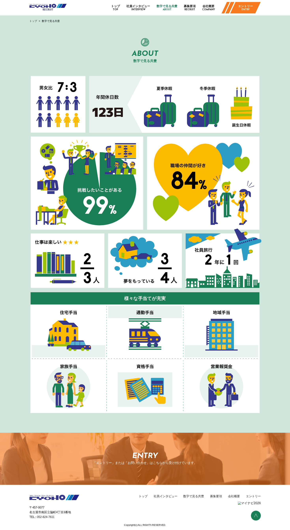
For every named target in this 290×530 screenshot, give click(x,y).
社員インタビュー (138, 8)
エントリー (245, 7)
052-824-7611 (45, 517)
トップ (115, 8)
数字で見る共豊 (167, 8)
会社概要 (208, 8)
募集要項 (190, 8)
